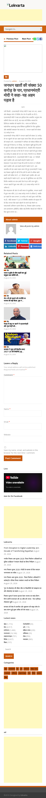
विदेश (5, 639)
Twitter (24, 241)
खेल (5, 624)
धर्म (24, 627)
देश (6, 77)
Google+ (37, 241)
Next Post (26, 39)
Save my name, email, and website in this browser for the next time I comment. (21, 451)
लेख (24, 636)
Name (7, 409)
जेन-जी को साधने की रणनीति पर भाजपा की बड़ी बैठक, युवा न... (15, 299)
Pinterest (25, 246)
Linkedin (12, 246)
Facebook (11, 241)
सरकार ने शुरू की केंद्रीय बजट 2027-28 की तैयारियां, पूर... (14, 350)
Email (7, 422)
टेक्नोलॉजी (26, 624)
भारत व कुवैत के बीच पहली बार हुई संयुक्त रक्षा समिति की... (15, 274)
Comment (9, 375)
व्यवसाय (25, 639)
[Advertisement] (23, 522)
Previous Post (12, 39)
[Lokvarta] (16, 5)
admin (14, 81)
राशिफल (25, 633)
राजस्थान (7, 633)
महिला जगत (26, 630)
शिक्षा (5, 642)
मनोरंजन (6, 630)
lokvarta (24, 795)
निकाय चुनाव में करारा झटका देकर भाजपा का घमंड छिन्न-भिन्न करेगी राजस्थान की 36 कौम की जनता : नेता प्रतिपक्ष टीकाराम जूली (22, 599)
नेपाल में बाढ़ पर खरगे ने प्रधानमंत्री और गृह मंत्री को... (16, 325)
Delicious (37, 246)
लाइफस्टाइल (8, 636)
